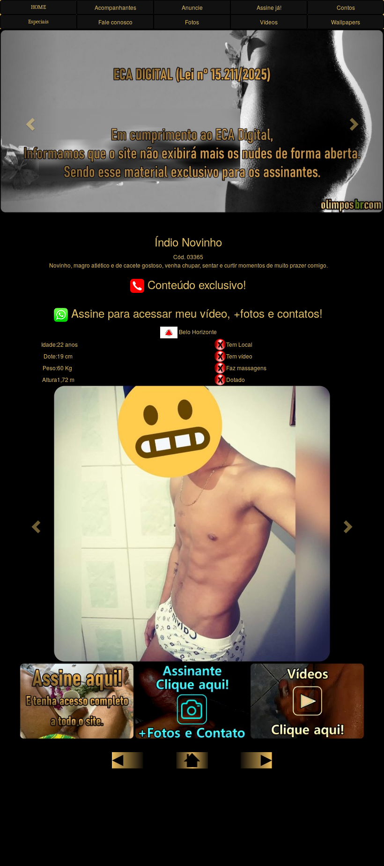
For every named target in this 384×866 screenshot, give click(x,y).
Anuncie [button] (192, 7)
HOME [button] (38, 7)
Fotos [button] (192, 22)
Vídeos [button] (269, 22)
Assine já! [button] (269, 7)
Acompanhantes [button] (115, 7)
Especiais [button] (38, 21)
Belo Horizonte (197, 332)
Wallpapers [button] (345, 22)
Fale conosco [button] (115, 22)
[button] (29, 121)
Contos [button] (346, 7)
